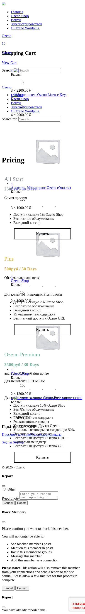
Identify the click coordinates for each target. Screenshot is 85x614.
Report (21, 503)
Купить (42, 234)
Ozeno (6, 36)
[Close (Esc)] (3, 486)
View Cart (9, 63)
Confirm (22, 588)
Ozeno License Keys (52, 95)
